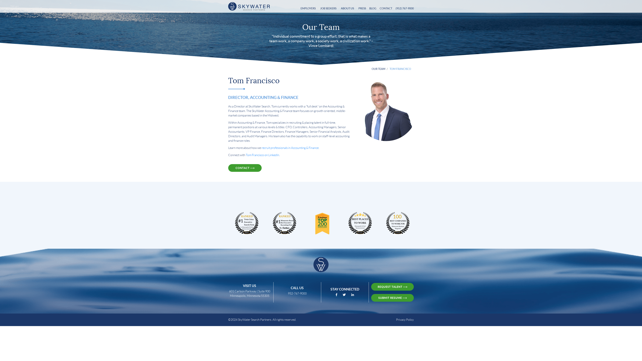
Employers (308, 8)
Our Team (378, 68)
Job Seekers (328, 8)
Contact (386, 8)
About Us (347, 8)
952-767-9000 (297, 293)
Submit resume (390, 297)
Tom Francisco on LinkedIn (262, 155)
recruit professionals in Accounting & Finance (290, 148)
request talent (390, 286)
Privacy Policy (405, 319)
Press (362, 8)
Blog (372, 8)
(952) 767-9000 (405, 8)
